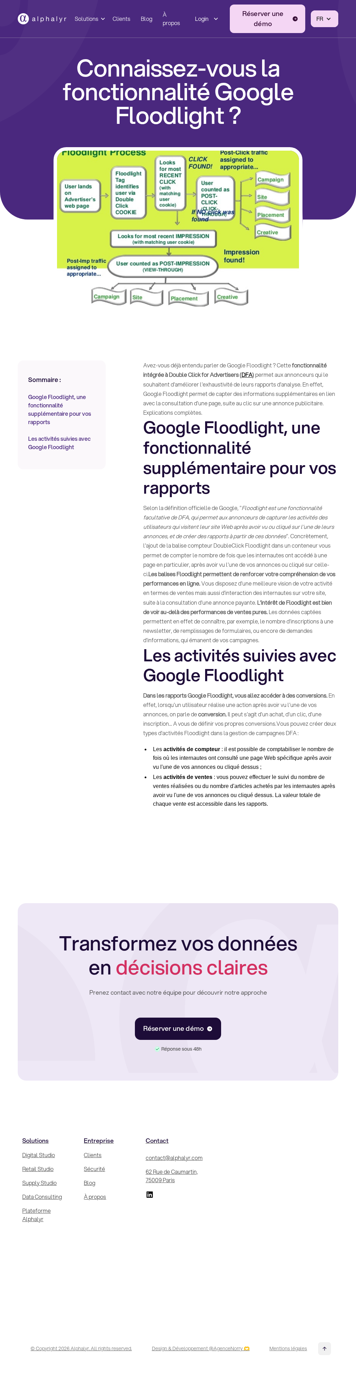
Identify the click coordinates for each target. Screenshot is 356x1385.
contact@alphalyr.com (174, 1158)
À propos (171, 18)
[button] (88, 19)
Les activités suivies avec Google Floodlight (59, 443)
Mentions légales (288, 1348)
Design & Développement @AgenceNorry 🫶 (201, 1348)
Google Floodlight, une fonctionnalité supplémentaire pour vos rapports (59, 409)
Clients (121, 19)
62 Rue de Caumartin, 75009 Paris (172, 1176)
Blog (146, 19)
